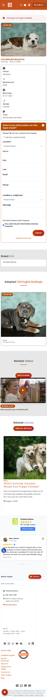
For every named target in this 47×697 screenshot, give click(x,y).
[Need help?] (5, 692)
